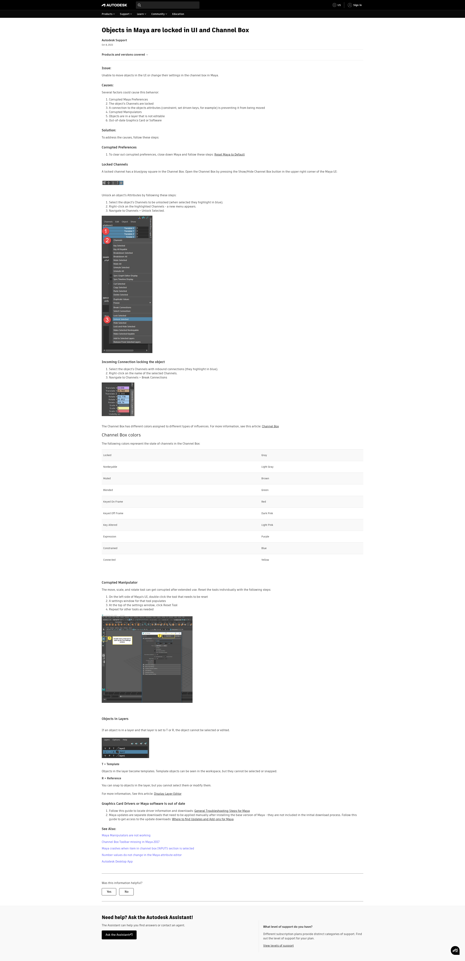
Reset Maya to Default (229, 154)
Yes (109, 892)
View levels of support (278, 946)
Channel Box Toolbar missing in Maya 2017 (130, 842)
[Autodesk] (114, 5)
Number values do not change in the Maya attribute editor (142, 855)
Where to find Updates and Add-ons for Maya (203, 819)
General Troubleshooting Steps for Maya (222, 811)
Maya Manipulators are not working (126, 835)
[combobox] (167, 5)
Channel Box (270, 426)
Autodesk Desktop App (117, 861)
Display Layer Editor (167, 794)
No (126, 892)
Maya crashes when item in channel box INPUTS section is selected (148, 848)
